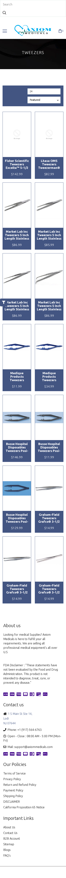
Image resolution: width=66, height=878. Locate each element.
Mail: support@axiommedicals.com (30, 746)
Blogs (7, 849)
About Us (9, 827)
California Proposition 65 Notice (24, 807)
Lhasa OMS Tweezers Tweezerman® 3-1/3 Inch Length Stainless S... (49, 164)
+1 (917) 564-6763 (29, 729)
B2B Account (11, 838)
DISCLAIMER (11, 801)
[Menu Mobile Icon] (5, 31)
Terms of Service (14, 773)
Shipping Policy (13, 796)
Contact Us (10, 833)
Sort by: (11, 100)
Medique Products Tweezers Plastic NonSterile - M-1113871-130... (49, 376)
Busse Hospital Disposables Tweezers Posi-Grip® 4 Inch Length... (17, 447)
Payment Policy (13, 790)
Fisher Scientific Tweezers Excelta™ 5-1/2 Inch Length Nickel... (17, 164)
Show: (10, 91)
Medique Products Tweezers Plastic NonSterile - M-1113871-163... (17, 376)
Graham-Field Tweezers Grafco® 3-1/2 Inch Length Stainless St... (49, 518)
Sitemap (8, 844)
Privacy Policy (12, 779)
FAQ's (7, 855)
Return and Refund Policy (19, 784)
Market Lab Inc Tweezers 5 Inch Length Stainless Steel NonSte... (17, 235)
